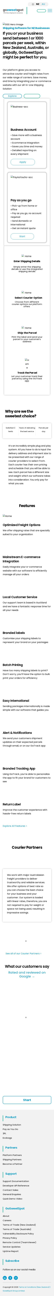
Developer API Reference (16, 1185)
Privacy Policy (10, 1237)
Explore (12, 96)
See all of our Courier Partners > (23, 953)
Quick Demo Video (12, 1198)
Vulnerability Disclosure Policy (18, 1233)
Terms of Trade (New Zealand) (19, 1224)
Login (41, 11)
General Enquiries (12, 1194)
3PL (4, 1133)
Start (32, 96)
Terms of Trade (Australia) (17, 1229)
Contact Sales (10, 1190)
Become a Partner (12, 1163)
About (6, 1215)
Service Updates (11, 1246)
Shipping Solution (12, 1124)
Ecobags (7, 1137)
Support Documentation (16, 1181)
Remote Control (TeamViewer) (19, 1242)
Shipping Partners (12, 1159)
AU (43, 4)
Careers (7, 1220)
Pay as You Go (10, 1129)
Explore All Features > (15, 826)
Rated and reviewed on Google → (27, 974)
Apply (22, 162)
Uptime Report (11, 1251)
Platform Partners (12, 1155)
